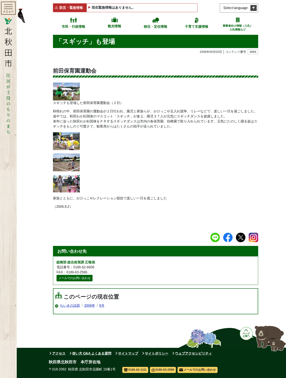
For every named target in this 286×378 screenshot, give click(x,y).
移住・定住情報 (155, 26)
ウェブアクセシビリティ (193, 353)
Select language (235, 8)
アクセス (59, 353)
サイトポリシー (156, 353)
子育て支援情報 (196, 26)
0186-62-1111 (137, 369)
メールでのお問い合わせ (74, 278)
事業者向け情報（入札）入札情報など (238, 27)
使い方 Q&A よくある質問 (91, 353)
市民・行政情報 (73, 26)
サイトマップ (128, 353)
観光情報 (114, 26)
